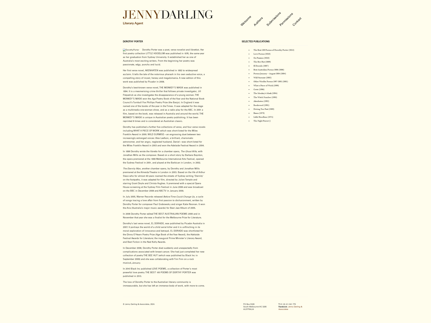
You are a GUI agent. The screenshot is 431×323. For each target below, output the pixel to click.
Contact (297, 22)
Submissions (274, 19)
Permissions (286, 19)
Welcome (246, 21)
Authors (258, 21)
